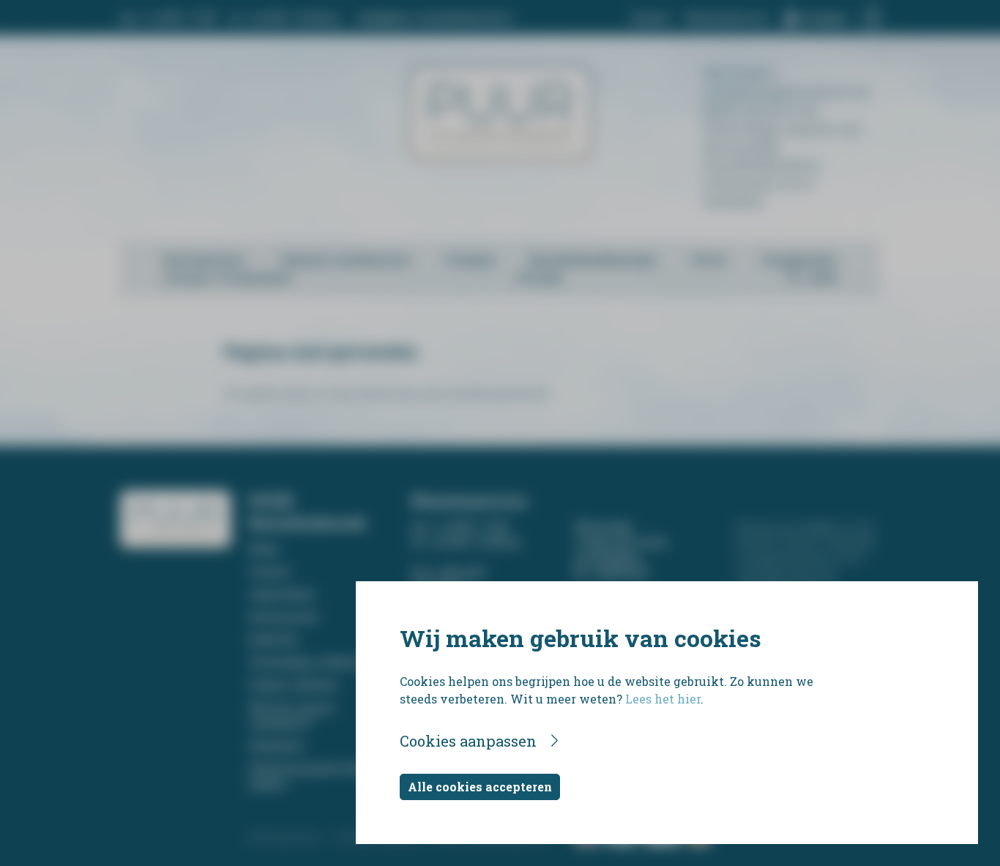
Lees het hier (663, 698)
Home (264, 549)
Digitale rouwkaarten (345, 259)
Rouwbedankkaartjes (593, 259)
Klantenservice (727, 18)
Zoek (822, 277)
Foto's (709, 259)
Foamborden (799, 259)
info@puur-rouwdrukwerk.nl (434, 18)
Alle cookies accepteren (480, 786)
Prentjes (470, 259)
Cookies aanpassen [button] (468, 740)
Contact (650, 18)
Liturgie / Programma (227, 277)
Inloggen (825, 18)
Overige (540, 277)
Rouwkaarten (204, 259)
